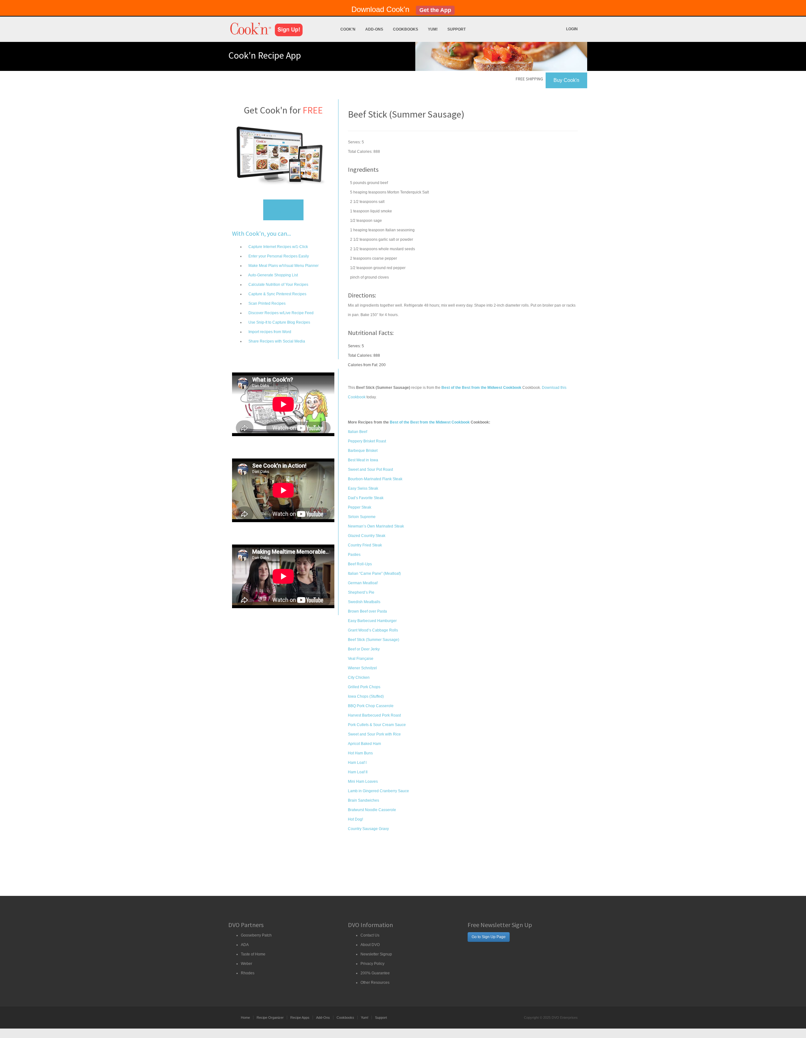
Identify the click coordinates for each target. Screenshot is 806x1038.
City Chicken (359, 677)
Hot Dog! (355, 819)
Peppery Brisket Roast (367, 441)
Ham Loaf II (357, 772)
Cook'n (347, 29)
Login (572, 29)
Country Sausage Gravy (368, 829)
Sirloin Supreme (362, 517)
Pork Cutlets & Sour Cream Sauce (377, 725)
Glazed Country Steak (366, 535)
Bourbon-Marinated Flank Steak (375, 479)
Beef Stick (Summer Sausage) (373, 639)
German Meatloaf (362, 583)
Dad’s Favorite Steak (365, 498)
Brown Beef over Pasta (367, 611)
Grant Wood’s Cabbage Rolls (373, 630)
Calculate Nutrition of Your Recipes (277, 284)
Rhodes (247, 973)
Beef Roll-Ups (360, 564)
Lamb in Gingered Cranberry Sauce (378, 791)
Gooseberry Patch (256, 935)
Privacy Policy (372, 963)
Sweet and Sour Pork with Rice (374, 734)
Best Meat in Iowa (363, 460)
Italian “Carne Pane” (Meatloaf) (374, 573)
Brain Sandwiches (363, 800)
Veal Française (360, 658)
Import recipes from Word (269, 332)
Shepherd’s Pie (361, 592)
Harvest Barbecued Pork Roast (374, 715)
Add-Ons (374, 29)
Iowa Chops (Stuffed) (366, 696)
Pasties (354, 554)
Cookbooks (405, 29)
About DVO (370, 945)
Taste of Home (253, 954)
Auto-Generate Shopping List (272, 275)
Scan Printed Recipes (266, 303)
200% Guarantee (375, 973)
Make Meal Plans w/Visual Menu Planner (283, 265)
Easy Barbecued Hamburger (372, 621)
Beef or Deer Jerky (364, 649)
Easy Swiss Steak (363, 488)
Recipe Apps (299, 1017)
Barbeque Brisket (362, 450)
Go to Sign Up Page (489, 937)
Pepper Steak (359, 507)
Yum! (433, 29)
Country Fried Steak (365, 545)
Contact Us (369, 935)
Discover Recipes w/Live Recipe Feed (280, 313)
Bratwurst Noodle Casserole (372, 810)
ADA (245, 945)
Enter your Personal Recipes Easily (278, 256)
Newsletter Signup (376, 954)
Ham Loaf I (357, 762)
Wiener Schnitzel (362, 668)
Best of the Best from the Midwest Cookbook (430, 422)
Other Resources (374, 982)
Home (245, 1017)
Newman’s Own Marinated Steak (376, 526)
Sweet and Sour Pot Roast (370, 469)
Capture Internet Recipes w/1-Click (277, 247)
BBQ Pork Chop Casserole (371, 706)
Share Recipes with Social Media (276, 341)
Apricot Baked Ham (364, 743)
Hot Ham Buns (360, 753)
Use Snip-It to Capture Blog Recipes (278, 322)
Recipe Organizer (270, 1017)
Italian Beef (357, 432)
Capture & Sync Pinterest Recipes (276, 294)
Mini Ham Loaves (363, 781)
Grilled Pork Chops (364, 687)
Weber (246, 963)
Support (456, 29)
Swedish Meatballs (364, 602)
